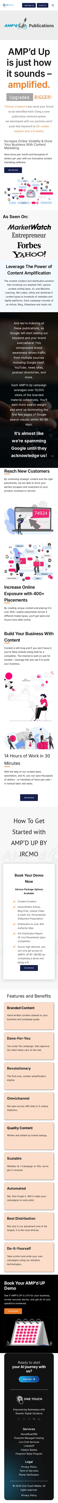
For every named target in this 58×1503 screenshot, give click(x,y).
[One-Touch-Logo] (8, 4)
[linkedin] (39, 1419)
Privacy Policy (29, 1495)
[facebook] (19, 1419)
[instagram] (29, 1419)
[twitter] (24, 1419)
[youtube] (34, 1419)
